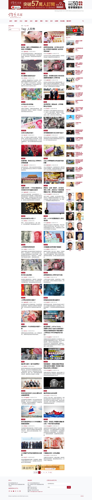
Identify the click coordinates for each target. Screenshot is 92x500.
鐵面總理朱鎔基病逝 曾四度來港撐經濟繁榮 (79, 131)
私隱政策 (82, 496)
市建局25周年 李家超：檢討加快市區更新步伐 (79, 116)
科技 (46, 21)
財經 (26, 21)
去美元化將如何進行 (27, 133)
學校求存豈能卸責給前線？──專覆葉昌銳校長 (79, 109)
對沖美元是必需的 (26, 275)
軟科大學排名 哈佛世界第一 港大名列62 (78, 86)
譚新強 (25, 78)
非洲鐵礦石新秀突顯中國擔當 (52, 247)
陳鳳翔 (48, 249)
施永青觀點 (24, 130)
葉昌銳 (76, 43)
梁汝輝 (76, 156)
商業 (41, 21)
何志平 (25, 457)
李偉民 (76, 163)
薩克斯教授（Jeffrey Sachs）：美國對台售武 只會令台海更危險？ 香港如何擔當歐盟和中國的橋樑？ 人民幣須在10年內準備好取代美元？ (54, 330)
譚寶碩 (76, 80)
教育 (16, 21)
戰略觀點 (45, 297)
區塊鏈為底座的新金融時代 (52, 300)
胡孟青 (25, 106)
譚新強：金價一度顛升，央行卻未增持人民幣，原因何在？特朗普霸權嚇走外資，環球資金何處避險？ (54, 190)
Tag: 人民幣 (26, 25)
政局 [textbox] (10, 29)
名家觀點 (45, 216)
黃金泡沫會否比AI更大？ (28, 218)
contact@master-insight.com (36, 491)
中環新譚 (23, 73)
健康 (36, 21)
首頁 (22, 25)
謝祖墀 (48, 302)
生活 (31, 21)
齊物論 (45, 101)
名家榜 (56, 21)
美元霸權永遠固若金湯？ (28, 76)
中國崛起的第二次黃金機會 (52, 453)
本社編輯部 (49, 53)
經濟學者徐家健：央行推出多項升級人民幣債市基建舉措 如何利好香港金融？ (54, 49)
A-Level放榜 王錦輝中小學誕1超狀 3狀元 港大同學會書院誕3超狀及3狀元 (79, 95)
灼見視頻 (45, 44)
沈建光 (25, 249)
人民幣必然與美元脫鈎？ (28, 300)
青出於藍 (23, 101)
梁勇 (76, 178)
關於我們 (69, 21)
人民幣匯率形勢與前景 (28, 247)
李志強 (76, 124)
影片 (52, 21)
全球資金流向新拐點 (27, 104)
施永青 (25, 135)
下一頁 (49, 472)
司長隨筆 (23, 44)
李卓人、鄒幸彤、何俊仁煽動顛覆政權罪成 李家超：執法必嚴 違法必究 (79, 170)
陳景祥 (48, 108)
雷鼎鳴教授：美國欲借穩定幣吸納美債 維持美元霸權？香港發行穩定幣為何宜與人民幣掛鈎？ (54, 366)
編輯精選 (26, 51)
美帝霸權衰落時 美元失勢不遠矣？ (54, 133)
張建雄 (76, 102)
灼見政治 (23, 185)
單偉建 (48, 277)
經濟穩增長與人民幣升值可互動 (53, 275)
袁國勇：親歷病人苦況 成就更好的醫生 (79, 64)
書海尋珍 (45, 130)
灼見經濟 (23, 158)
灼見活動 (62, 21)
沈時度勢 (23, 244)
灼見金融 (23, 390)
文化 (21, 21)
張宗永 (25, 331)
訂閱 (69, 487)
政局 (10, 21)
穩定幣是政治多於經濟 (50, 393)
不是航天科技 (78, 122)
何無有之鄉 (24, 450)
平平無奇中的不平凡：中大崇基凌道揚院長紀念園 (79, 176)
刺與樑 (23, 324)
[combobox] (14, 30)
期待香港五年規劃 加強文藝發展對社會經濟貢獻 (79, 161)
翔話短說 (45, 244)
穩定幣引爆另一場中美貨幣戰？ (30, 364)
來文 (76, 111)
